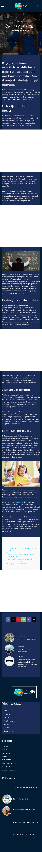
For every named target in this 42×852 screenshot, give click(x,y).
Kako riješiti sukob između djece (17, 564)
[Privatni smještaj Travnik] (9, 638)
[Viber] (29, 619)
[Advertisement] (21, 151)
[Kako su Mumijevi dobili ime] (7, 799)
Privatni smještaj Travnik (27, 639)
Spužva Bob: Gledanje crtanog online (25, 787)
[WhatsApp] (23, 619)
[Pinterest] (18, 619)
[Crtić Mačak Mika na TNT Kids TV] (7, 834)
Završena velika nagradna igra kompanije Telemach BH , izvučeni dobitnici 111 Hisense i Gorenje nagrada (21, 555)
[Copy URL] (34, 619)
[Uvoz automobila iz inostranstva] (9, 649)
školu (21, 406)
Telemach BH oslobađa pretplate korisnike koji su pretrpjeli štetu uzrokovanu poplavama (28, 663)
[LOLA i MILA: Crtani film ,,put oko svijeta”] (7, 822)
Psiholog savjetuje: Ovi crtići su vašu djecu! (24, 810)
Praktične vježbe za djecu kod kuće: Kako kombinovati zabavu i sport (20, 560)
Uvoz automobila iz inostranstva (25, 650)
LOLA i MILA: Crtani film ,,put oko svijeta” (26, 822)
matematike (32, 193)
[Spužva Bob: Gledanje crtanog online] (7, 787)
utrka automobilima (16, 502)
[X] (13, 619)
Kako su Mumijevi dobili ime (22, 799)
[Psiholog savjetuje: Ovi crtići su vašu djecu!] (7, 811)
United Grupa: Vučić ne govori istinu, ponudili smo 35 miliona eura (21, 549)
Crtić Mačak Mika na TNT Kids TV (23, 834)
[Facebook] (8, 619)
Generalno (21, 21)
